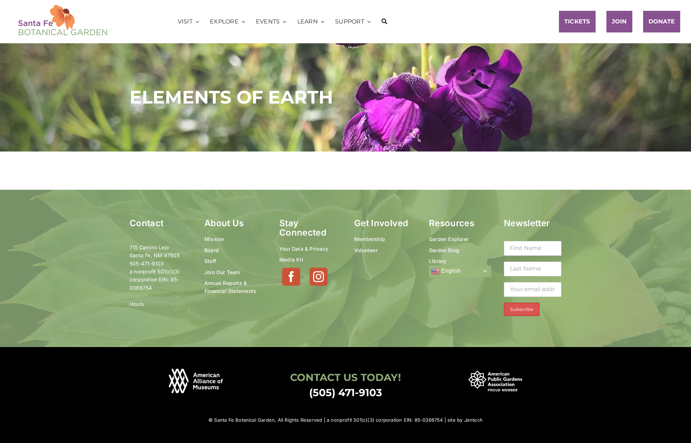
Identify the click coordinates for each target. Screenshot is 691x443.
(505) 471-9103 (345, 392)
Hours (137, 304)
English (450, 271)
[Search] (384, 21)
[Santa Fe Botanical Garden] (63, 6)
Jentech (473, 420)
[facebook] (291, 277)
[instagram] (319, 277)
